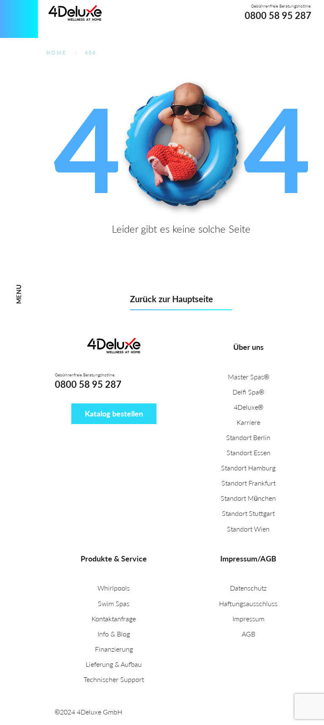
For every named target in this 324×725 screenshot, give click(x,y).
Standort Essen (248, 452)
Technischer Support (114, 679)
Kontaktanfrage (114, 619)
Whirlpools (113, 588)
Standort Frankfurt (248, 483)
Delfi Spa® (248, 392)
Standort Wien (248, 529)
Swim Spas (114, 603)
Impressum (248, 619)
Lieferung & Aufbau (114, 664)
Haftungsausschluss (248, 603)
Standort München (248, 498)
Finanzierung (114, 649)
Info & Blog (113, 634)
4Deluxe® (248, 407)
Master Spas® (248, 377)
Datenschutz (248, 588)
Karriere (248, 422)
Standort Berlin (248, 437)
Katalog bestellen (114, 413)
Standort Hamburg (248, 468)
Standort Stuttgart (248, 513)
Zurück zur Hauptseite (171, 299)
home (56, 53)
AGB (248, 634)
